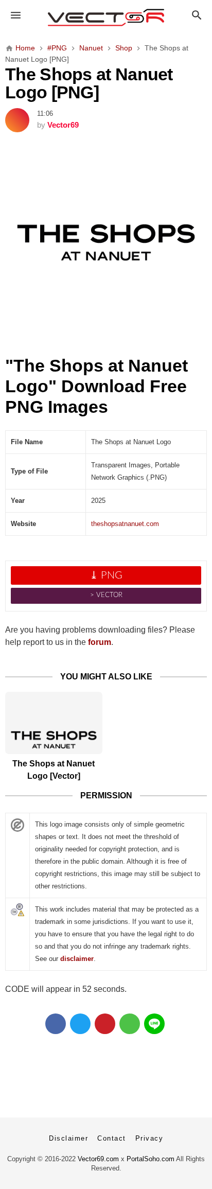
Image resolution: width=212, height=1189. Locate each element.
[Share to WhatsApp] (129, 1023)
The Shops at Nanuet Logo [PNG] (89, 83)
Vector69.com (98, 1159)
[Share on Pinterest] (105, 1023)
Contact (111, 1138)
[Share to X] (80, 1023)
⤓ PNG (106, 575)
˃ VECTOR (106, 595)
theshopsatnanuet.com (125, 524)
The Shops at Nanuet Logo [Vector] (53, 769)
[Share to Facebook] (55, 1023)
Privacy (149, 1138)
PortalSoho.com (150, 1159)
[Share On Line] (154, 1023)
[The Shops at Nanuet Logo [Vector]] (53, 723)
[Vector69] (106, 17)
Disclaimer (68, 1138)
